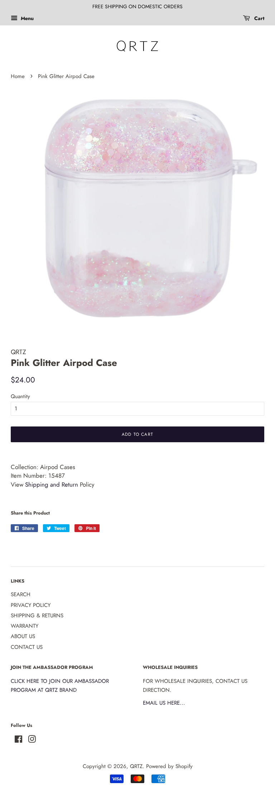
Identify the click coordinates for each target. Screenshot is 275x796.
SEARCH (20, 594)
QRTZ (136, 766)
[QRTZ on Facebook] (18, 740)
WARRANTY (24, 626)
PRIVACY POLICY (30, 605)
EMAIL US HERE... (164, 703)
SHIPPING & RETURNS (37, 615)
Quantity (20, 396)
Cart (258, 18)
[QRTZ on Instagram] (32, 740)
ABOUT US (23, 636)
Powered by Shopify (169, 766)
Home (18, 76)
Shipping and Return (51, 484)
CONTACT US (27, 647)
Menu (26, 18)
